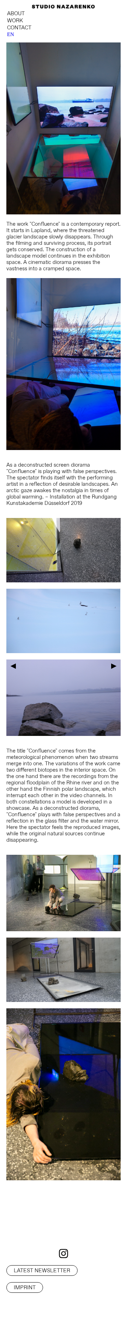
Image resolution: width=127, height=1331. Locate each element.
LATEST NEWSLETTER (42, 1270)
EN (10, 34)
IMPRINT (25, 1287)
